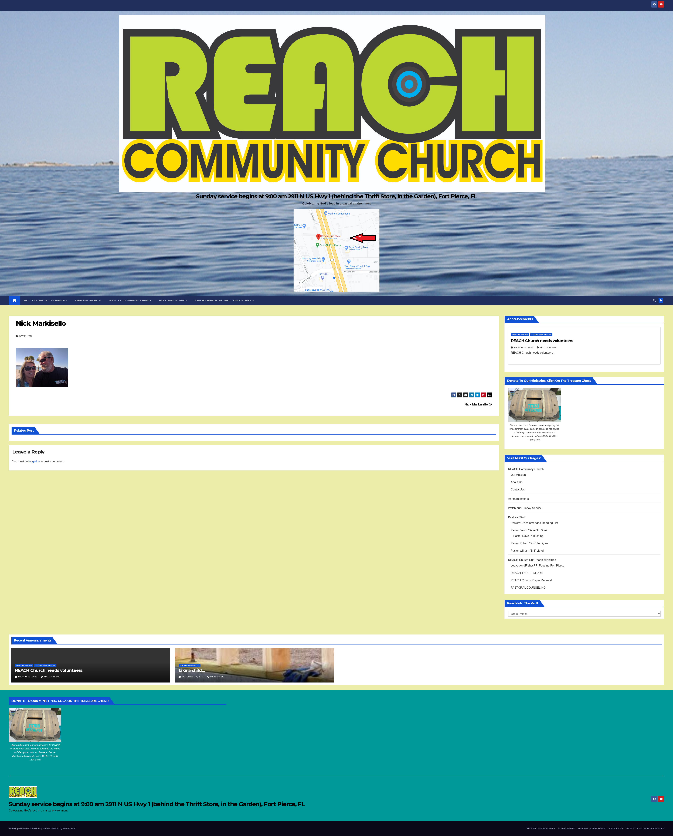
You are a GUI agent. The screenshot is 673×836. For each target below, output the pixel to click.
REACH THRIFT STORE (527, 572)
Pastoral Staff (172, 300)
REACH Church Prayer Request (531, 580)
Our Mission (518, 474)
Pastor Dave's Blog (189, 666)
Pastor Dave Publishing (528, 535)
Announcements (88, 300)
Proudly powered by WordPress (25, 828)
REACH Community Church (45, 300)
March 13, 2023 (524, 347)
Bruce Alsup (548, 347)
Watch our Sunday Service (130, 300)
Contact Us (518, 489)
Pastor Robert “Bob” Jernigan (529, 543)
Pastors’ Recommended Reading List (534, 522)
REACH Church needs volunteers (542, 340)
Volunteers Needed (541, 335)
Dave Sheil (217, 676)
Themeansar (69, 828)
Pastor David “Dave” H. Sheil (529, 530)
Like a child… (192, 670)
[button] (654, 300)
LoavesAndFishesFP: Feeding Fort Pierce (538, 565)
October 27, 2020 (193, 676)
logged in (34, 461)
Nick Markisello (476, 404)
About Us (517, 482)
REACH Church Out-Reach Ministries (223, 300)
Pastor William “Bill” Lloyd (527, 550)
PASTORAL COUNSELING (528, 587)
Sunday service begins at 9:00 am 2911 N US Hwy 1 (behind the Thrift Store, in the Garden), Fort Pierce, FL (336, 196)
